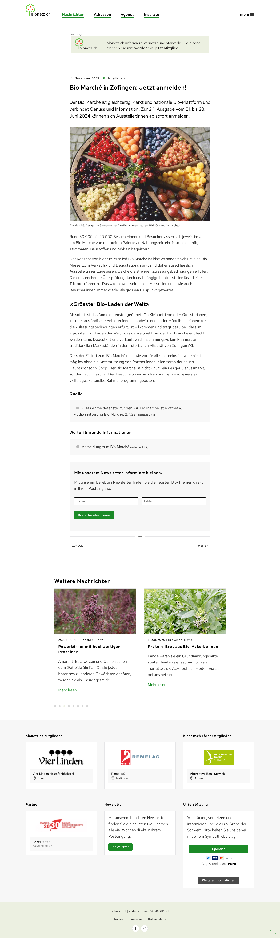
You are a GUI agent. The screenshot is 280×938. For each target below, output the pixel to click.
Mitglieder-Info (120, 78)
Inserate (151, 14)
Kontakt (119, 919)
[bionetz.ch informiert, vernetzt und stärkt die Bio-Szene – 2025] (140, 44)
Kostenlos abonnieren (94, 515)
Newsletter (120, 847)
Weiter (203, 545)
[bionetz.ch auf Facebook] (135, 928)
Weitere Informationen (218, 880)
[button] (247, 14)
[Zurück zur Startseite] (40, 10)
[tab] (55, 706)
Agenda (127, 14)
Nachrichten (73, 14)
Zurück (77, 545)
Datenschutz (157, 919)
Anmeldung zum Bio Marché (115, 446)
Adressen (102, 14)
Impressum (136, 919)
